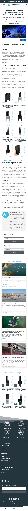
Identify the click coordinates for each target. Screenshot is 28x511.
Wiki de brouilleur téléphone (15, 17)
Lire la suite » (5, 284)
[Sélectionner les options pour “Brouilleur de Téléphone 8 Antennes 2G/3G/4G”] (20, 120)
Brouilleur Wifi (3, 448)
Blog (1, 465)
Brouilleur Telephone (5, 445)
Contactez (3, 463)
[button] (21, 40)
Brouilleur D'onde (5, 17)
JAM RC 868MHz (21, 202)
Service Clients (8, 467)
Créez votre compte (5, 469)
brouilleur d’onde (13, 70)
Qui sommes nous (4, 460)
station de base (16, 203)
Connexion (3, 472)
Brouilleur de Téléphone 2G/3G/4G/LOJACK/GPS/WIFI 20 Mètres (20, 140)
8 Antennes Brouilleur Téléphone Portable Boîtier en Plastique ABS (8, 158)
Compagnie (6, 458)
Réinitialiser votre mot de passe (7, 475)
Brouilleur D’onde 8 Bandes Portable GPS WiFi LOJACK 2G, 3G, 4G (8, 140)
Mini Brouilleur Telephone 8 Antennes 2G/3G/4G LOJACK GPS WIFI (20, 158)
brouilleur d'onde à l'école (8, 200)
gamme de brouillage (18, 200)
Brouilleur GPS (4, 450)
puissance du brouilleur (7, 203)
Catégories (6, 443)
